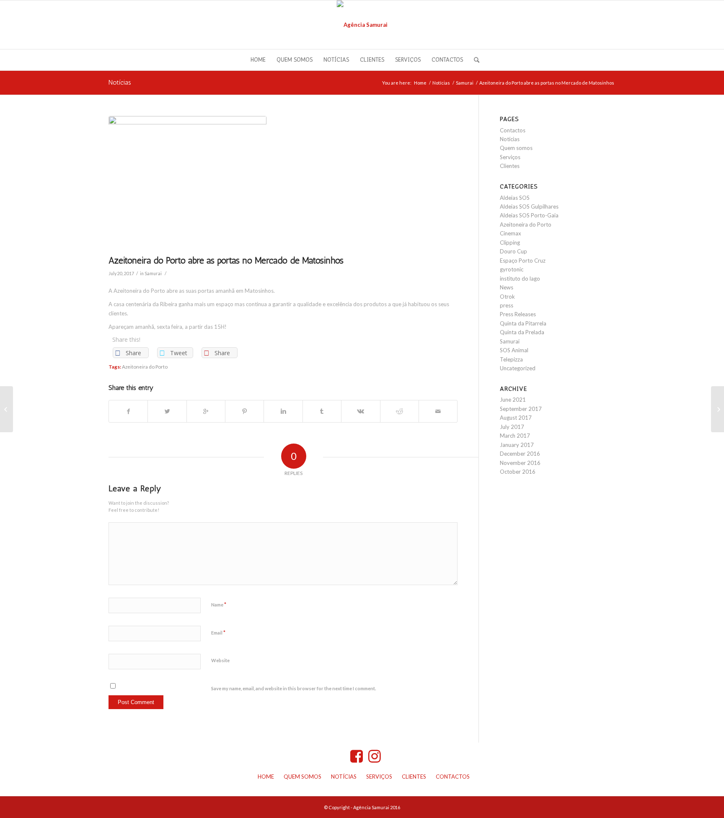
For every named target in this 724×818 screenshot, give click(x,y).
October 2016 (517, 471)
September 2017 (521, 408)
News (506, 287)
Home (420, 82)
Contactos (512, 130)
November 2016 (520, 462)
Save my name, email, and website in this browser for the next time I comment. (293, 688)
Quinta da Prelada (522, 332)
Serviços (510, 157)
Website (220, 660)
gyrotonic (511, 269)
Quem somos (516, 148)
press (506, 305)
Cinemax (510, 233)
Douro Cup (513, 251)
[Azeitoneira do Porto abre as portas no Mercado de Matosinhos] (283, 183)
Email (218, 632)
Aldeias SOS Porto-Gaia (529, 215)
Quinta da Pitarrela (523, 323)
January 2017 (517, 444)
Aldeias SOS (515, 197)
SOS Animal (514, 350)
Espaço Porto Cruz (523, 260)
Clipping (510, 242)
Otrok (507, 296)
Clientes (510, 166)
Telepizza (511, 359)
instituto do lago (520, 278)
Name (218, 604)
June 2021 (513, 399)
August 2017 (516, 417)
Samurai (464, 82)
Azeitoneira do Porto (145, 366)
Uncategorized (517, 368)
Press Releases (518, 314)
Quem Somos (302, 776)
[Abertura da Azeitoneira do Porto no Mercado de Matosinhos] (717, 409)
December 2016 (520, 453)
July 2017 (512, 426)
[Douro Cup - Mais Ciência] (6, 409)
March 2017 (515, 435)
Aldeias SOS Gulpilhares (529, 206)
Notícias (120, 82)
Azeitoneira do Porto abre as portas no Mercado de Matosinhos (226, 260)
